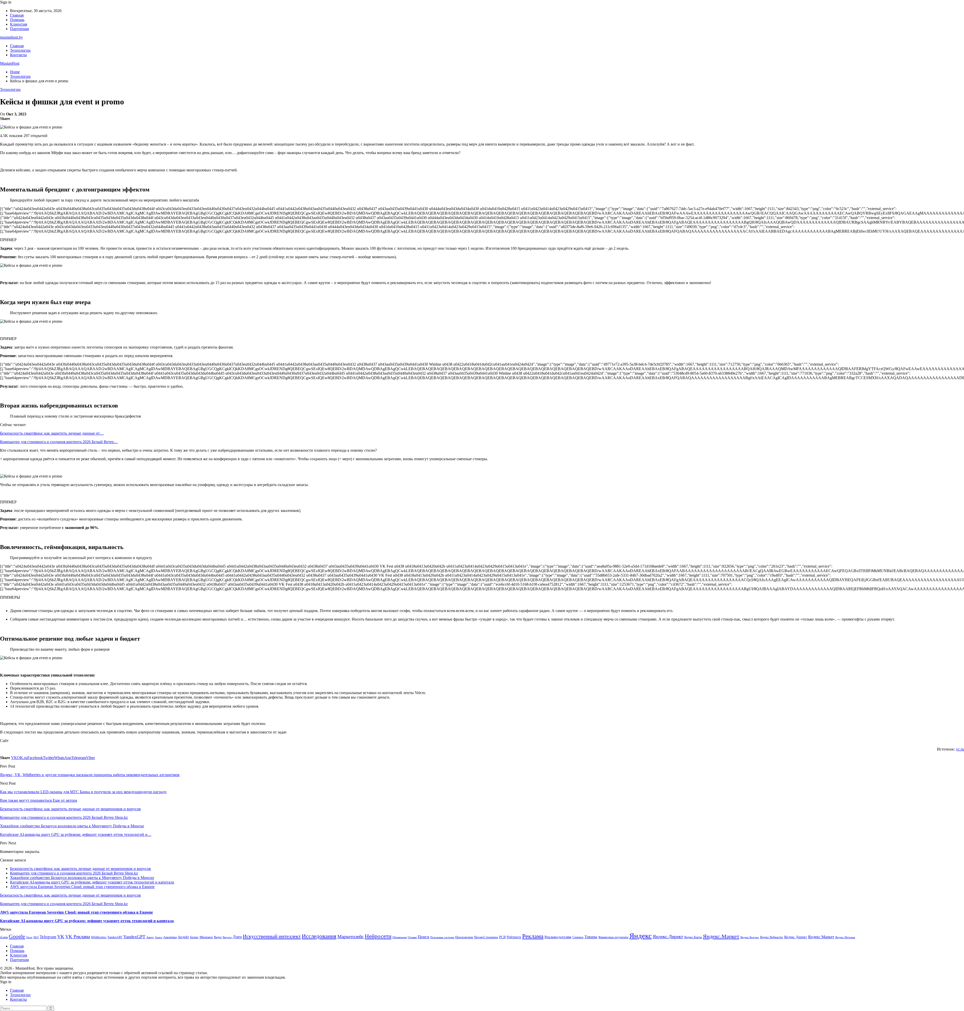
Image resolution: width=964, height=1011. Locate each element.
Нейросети (378, 936)
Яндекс (640, 936)
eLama (4, 937)
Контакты (18, 55)
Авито (150, 937)
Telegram (48, 936)
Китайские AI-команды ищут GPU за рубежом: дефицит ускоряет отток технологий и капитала (92, 882)
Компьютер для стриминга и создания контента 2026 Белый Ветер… (59, 442)
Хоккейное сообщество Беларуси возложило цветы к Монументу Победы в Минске (82, 877)
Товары (590, 937)
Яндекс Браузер (749, 937)
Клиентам (18, 24)
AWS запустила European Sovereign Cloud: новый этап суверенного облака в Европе (82, 887)
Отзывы (412, 937)
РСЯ (502, 937)
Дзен (237, 936)
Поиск (423, 936)
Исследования (319, 936)
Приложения (464, 937)
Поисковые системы (442, 937)
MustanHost (9, 63)
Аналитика (170, 937)
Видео (218, 937)
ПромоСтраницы (486, 937)
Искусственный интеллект (272, 936)
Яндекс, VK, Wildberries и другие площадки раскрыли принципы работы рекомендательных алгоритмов (89, 775)
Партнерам (19, 29)
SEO (36, 937)
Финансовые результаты (613, 937)
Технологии (20, 50)
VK (60, 936)
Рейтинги (514, 937)
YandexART (114, 937)
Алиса (158, 937)
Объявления (399, 937)
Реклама (533, 936)
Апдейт (183, 937)
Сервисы (577, 937)
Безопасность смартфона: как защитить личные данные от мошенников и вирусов (80, 868)
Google (17, 936)
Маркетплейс (350, 936)
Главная (17, 15)
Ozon (29, 937)
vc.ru (960, 749)
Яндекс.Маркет (721, 936)
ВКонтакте (206, 937)
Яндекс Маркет (821, 937)
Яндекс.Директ (668, 936)
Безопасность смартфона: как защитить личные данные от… (52, 433)
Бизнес (194, 937)
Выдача (227, 937)
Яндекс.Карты (693, 937)
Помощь (17, 20)
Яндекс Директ (795, 937)
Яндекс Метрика (845, 937)
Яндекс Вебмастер (771, 937)
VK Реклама (77, 936)
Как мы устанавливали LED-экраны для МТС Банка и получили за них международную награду (83, 792)
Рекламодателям (558, 937)
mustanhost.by (11, 37)
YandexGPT (134, 936)
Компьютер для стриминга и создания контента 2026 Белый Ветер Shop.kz (74, 873)
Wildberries (98, 937)
